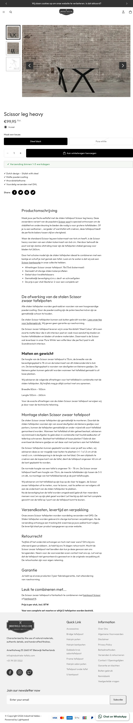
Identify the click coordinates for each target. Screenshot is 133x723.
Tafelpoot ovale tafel (77, 669)
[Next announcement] (127, 3)
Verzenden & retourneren (111, 655)
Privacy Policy (105, 644)
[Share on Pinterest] (26, 192)
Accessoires (72, 628)
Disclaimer (103, 639)
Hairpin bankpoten (75, 644)
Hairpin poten (73, 639)
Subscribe (118, 699)
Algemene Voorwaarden (110, 634)
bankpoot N (30, 598)
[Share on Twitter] (20, 192)
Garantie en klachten (109, 665)
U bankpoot (72, 674)
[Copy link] (32, 192)
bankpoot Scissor (92, 595)
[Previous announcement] (6, 3)
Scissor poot (64, 221)
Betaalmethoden (106, 649)
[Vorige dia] (29, 65)
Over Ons (103, 628)
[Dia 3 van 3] (13, 64)
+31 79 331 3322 (15, 660)
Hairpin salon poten (76, 663)
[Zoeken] (10, 12)
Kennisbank (104, 676)
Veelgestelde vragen (108, 681)
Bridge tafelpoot (74, 634)
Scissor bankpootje (31, 262)
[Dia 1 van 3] (13, 32)
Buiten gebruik (105, 670)
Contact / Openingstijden (111, 660)
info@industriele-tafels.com (21, 655)
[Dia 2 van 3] (13, 48)
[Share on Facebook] (14, 192)
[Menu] (3, 12)
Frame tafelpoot (74, 658)
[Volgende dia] (122, 65)
